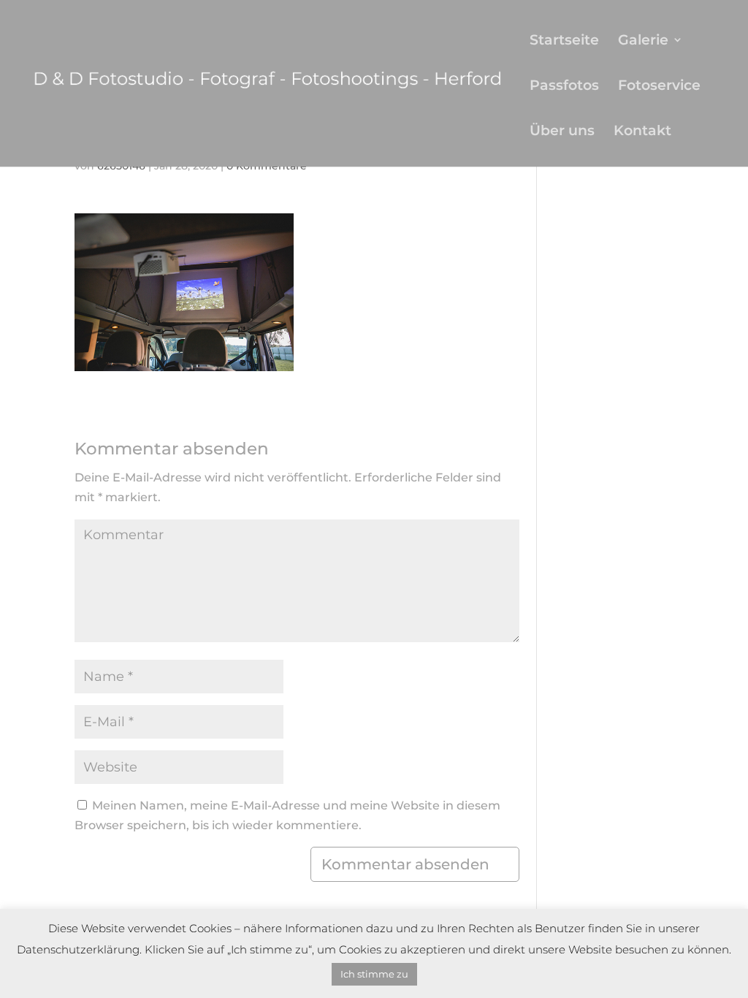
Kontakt (642, 132)
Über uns (562, 132)
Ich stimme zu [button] (374, 974)
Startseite (564, 41)
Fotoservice (659, 87)
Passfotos (564, 87)
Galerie (643, 41)
